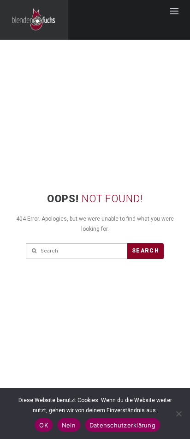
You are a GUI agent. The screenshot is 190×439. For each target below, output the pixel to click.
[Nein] (178, 413)
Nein (69, 425)
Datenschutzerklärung (122, 425)
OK (43, 425)
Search (145, 250)
